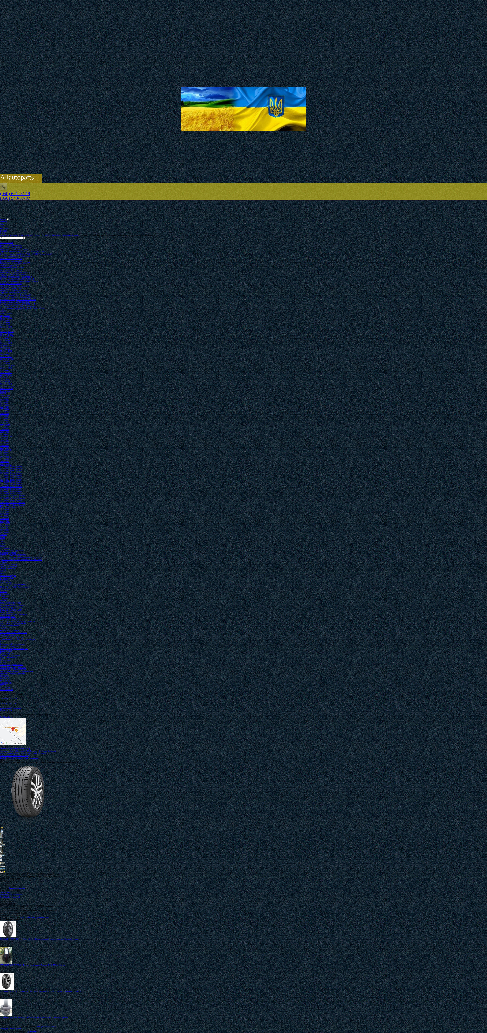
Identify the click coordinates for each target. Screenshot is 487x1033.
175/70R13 (4, 400)
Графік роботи (6, 717)
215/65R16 (4, 439)
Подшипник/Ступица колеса (12, 644)
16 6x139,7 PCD (7, 336)
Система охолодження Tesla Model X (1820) (19, 281)
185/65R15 (4, 414)
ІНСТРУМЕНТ (6, 690)
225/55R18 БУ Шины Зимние (12, 503)
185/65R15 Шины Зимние (11, 480)
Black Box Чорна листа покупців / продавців (19, 758)
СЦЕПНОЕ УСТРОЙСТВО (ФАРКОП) (17, 639)
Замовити (4, 888)
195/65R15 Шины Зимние (11, 482)
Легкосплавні (6, 313)
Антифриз (4, 628)
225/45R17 (4, 443)
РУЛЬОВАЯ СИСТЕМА (10, 603)
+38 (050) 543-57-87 (8, 703)
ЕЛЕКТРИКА (6, 651)
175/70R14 (4, 404)
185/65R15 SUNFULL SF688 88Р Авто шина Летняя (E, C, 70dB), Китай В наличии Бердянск (40, 991)
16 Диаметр (5, 320)
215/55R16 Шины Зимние (11, 489)
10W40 (3, 546)
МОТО (3, 685)
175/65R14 (4, 402)
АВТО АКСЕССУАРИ (10, 655)
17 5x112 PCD (6, 343)
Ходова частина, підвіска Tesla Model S (17, 297)
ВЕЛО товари (6, 687)
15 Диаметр (5, 316)
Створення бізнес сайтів (10, 1029)
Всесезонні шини (7, 507)
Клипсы (3, 601)
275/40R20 (4, 455)
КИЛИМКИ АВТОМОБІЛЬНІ (13, 669)
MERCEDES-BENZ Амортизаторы (15, 587)
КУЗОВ (3, 592)
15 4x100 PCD (6, 318)
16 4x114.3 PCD (7, 329)
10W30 (3, 544)
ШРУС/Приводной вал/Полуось (14, 649)
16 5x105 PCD (6, 325)
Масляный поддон (8, 576)
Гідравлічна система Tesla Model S (15, 290)
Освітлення (5, 594)
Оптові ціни (5, 892)
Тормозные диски (7, 617)
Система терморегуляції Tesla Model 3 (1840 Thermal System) (26, 254)
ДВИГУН (4, 571)
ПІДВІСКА (5, 580)
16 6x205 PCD (6, 382)
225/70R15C (5, 425)
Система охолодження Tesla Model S (15, 295)
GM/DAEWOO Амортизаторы (13, 585)
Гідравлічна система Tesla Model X (15, 272)
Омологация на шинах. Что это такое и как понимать (23, 753)
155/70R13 (4, 398)
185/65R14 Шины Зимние (11, 475)
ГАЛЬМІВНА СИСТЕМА (11, 610)
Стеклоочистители (8, 635)
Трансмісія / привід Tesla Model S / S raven (18, 300)
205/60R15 (4, 519)
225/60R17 (4, 532)
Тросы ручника (6, 612)
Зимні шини (5, 464)
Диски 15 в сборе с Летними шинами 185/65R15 (21, 557)
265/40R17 (4, 461)
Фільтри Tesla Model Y (9, 265)
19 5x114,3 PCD (7, 359)
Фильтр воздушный (8, 566)
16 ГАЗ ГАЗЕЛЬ (7, 386)
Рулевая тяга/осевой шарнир (12, 605)
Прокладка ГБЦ (7, 578)
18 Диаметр (5, 347)
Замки (2, 596)
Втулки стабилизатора (9, 646)
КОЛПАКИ (5, 676)
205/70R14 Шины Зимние (11, 477)
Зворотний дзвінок (17, 888)
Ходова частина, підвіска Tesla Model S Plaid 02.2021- (23, 309)
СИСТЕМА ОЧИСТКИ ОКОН (13, 633)
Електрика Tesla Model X (11, 284)
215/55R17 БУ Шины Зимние (12, 496)
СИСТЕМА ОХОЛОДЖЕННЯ (13, 623)
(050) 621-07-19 (15, 193)
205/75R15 (4, 521)
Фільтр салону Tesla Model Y (12, 268)
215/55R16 (4, 432)
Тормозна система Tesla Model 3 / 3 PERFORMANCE (23, 252)
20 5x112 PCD (6, 368)
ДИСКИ (3, 311)
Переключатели (7, 653)
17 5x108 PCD (6, 341)
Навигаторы (5, 660)
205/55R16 (4, 427)
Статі (2, 233)
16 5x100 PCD (6, 322)
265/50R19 (4, 452)
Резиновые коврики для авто (12, 674)
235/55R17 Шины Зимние (11, 500)
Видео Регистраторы (9, 658)
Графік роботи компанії (10, 897)
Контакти (4, 228)
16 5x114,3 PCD (7, 331)
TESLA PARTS (6, 243)
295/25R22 (4, 459)
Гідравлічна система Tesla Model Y (15, 263)
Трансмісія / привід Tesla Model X (14, 286)
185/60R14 (4, 407)
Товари (3, 224)
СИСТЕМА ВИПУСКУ (10, 619)
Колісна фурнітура (8, 553)
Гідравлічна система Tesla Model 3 (14, 249)
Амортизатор (5, 582)
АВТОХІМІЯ (6, 683)
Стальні (3, 377)
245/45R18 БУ (6, 450)
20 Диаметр (5, 361)
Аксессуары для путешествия (12, 667)
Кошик (3, 219)
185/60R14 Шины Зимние (11, 473)
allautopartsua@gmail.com (10, 708)
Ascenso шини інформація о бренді (15, 755)
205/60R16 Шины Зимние (11, 487)
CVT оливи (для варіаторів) (12, 550)
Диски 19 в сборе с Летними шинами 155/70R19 (21, 560)
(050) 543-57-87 (15, 198)
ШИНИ (3, 393)
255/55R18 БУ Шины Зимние (12, 505)
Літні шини (5, 395)
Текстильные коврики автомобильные (16, 671)
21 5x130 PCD (6, 375)
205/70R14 (4, 411)
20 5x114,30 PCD (7, 366)
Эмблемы (4, 598)
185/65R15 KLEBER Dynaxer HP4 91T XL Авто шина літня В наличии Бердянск (35, 1017)
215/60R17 (4, 530)
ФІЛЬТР (3, 562)
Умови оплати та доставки (11, 895)
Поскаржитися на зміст (46, 1026)
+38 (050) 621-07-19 (8, 699)
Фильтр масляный (8, 569)
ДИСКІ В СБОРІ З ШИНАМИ (13, 555)
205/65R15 (4, 423)
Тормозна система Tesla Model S (14, 293)
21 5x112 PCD (6, 373)
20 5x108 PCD (6, 363)
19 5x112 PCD (6, 357)
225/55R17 (4, 448)
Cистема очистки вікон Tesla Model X (16, 277)
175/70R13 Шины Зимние (11, 468)
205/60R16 (4, 430)
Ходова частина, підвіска (11, 247)
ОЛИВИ (3, 534)
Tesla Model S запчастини (11, 288)
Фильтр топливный (8, 564)
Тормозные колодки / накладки (13, 614)
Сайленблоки (6, 589)
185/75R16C (5, 525)
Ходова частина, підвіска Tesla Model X (17, 279)
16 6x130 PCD (6, 334)
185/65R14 (4, 409)
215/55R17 (4, 441)
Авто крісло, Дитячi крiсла (11, 664)
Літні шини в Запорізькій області (34, 917)
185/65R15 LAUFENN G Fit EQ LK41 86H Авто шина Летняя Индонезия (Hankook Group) (39, 939)
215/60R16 (4, 434)
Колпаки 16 (5, 680)
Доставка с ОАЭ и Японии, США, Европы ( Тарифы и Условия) (28, 751)
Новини (3, 231)
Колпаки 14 (5, 678)
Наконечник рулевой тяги (11, 607)
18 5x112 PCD (6, 352)
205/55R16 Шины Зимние (11, 484)
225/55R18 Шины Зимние (11, 493)
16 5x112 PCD (6, 327)
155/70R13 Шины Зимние (11, 466)
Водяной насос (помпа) (10, 626)
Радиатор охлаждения (9, 630)
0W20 (2, 537)
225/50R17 (4, 446)
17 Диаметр (5, 338)
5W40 (2, 541)
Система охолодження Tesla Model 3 (15, 256)
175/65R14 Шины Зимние (11, 471)
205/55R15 (4, 420)
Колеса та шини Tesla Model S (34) (15, 302)
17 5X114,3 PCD (7, 345)
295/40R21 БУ (6, 457)
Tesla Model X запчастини (11, 270)
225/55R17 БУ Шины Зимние (12, 498)
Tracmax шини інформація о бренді (15, 749)
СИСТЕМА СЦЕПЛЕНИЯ (11, 637)
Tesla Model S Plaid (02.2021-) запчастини (18, 306)
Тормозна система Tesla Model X (14, 274)
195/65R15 (4, 418)
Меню (12, 219)
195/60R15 (4, 416)
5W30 (2, 539)
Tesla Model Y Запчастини (11, 258)
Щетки (3, 662)
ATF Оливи (5, 548)
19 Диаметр (5, 354)
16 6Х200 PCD (6, 389)
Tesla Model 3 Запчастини (11, 245)
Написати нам (6, 710)
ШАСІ (2, 642)
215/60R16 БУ (6, 436)
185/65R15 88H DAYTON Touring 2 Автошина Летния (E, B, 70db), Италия (32, 965)
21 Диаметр (5, 370)
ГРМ (2, 573)
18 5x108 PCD (6, 350)
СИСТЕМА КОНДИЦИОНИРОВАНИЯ (18, 621)
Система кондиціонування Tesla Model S (17, 304)
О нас (2, 226)
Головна (3, 222)
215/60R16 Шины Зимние (11, 491)
